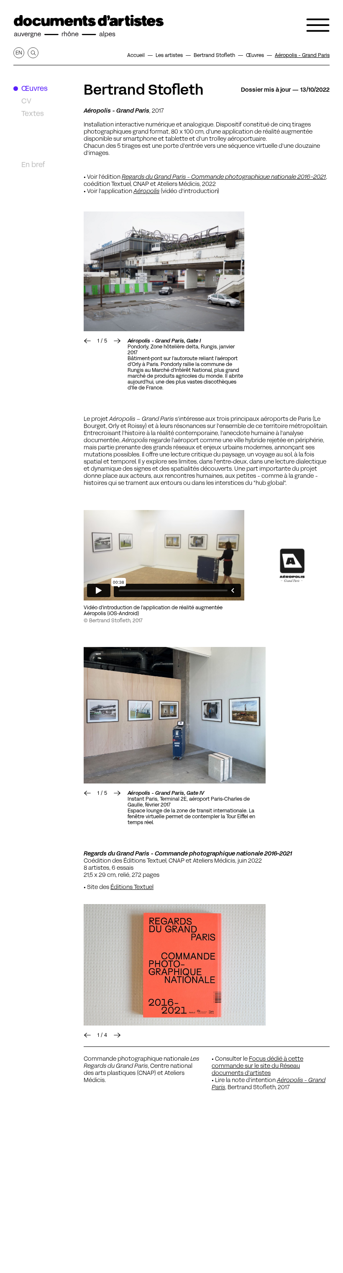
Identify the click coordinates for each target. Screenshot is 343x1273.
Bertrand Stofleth (144, 90)
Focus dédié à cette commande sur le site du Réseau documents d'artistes (257, 1065)
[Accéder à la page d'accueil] (88, 26)
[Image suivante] (164, 271)
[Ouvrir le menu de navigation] (318, 25)
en (18, 52)
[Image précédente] (87, 341)
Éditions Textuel (132, 887)
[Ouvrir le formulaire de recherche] (33, 52)
